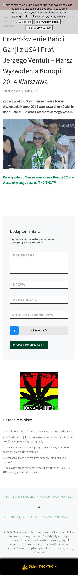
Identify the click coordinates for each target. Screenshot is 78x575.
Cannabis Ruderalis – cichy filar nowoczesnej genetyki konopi (37, 431)
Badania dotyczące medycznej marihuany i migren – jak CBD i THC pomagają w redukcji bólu (37, 470)
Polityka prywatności (39, 27)
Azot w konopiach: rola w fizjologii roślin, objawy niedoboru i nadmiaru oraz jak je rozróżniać (37, 449)
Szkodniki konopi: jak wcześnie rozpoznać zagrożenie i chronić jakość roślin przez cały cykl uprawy (38, 439)
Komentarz (23, 255)
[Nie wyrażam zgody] (73, 17)
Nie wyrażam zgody (47, 21)
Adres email (24, 299)
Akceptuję (25, 21)
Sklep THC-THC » (43, 566)
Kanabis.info (20, 532)
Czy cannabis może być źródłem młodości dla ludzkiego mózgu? (34, 460)
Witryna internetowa (32, 314)
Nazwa (18, 284)
